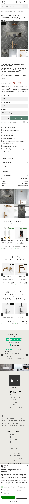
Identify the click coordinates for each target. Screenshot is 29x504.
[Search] (25, 6)
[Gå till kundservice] (12, 2)
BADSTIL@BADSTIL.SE (14, 463)
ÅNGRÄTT (14, 399)
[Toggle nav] (27, 2)
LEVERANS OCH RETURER (14, 397)
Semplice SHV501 (21, 276)
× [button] (27, 465)
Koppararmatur (4, 11)
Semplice (20, 9)
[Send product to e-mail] (24, 122)
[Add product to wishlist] (11, 248)
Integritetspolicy (12, 484)
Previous (2, 239)
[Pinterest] (16, 388)
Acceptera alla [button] (8, 497)
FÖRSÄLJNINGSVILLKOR (14, 395)
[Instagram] (13, 388)
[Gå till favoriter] (19, 2)
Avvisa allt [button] (22, 497)
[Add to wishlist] (21, 122)
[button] (14, 501)
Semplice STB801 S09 (7, 316)
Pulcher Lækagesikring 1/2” (7, 240)
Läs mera (3, 78)
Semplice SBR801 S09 (21, 316)
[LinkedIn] (18, 388)
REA (8, 9)
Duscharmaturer (13, 9)
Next (27, 239)
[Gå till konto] (16, 2)
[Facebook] (10, 388)
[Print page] (27, 122)
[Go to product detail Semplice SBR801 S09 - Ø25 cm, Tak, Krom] (21, 308)
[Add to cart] (13, 248)
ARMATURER (3, 9)
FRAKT (14, 404)
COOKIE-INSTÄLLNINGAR (14, 407)
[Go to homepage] (4, 2)
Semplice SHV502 (7, 276)
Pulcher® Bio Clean (21, 240)
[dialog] (14, 484)
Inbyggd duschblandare (18, 11)
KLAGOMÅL (14, 402)
